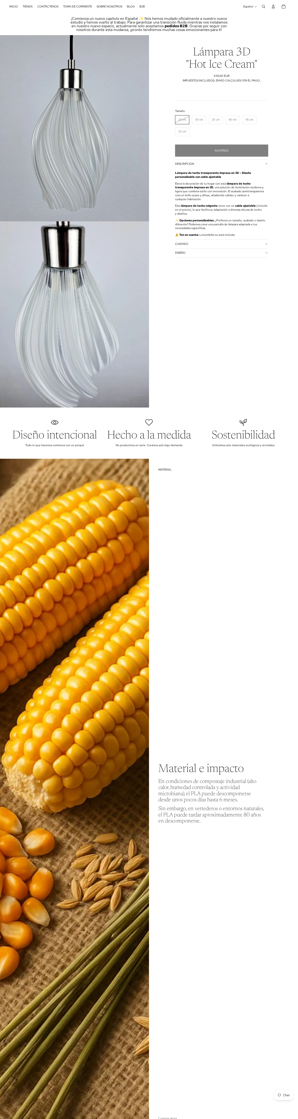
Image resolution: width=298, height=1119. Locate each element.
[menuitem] (13, 6)
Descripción (184, 164)
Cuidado (181, 244)
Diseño (180, 253)
